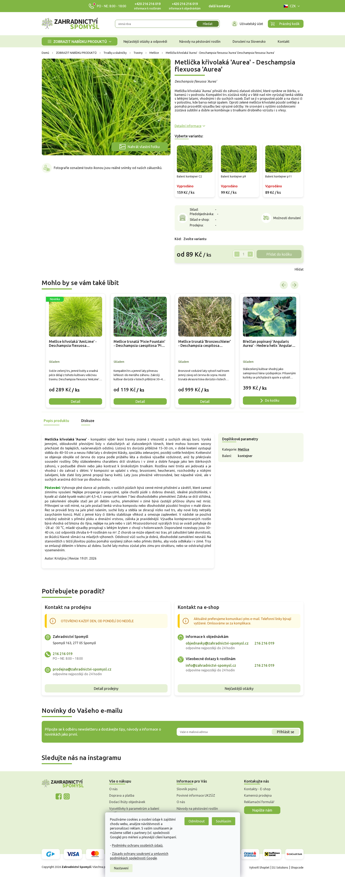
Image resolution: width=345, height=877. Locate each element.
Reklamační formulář (259, 802)
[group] (75, 350)
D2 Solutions (280, 867)
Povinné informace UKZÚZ (196, 795)
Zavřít (183, 269)
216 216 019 (63, 654)
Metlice (243, 449)
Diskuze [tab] (87, 421)
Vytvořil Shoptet (259, 867)
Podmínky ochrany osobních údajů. (137, 845)
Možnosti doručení (287, 218)
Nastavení (121, 868)
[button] (75, 387)
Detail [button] (75, 401)
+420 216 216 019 (148, 4)
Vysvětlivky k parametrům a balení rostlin (134, 811)
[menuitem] (79, 41)
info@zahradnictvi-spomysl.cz (211, 665)
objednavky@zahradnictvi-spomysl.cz (217, 643)
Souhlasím (223, 821)
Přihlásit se (285, 732)
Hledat (207, 24)
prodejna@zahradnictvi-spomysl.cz (82, 669)
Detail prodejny (106, 688)
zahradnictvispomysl (67, 796)
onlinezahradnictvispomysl (59, 796)
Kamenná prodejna (258, 795)
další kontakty (219, 6)
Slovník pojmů (187, 789)
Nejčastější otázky (239, 688)
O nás (113, 789)
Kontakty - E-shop (257, 789)
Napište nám (262, 810)
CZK (293, 6)
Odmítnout (197, 821)
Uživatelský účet (251, 24)
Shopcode (297, 867)
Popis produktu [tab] (56, 421)
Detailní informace (188, 126)
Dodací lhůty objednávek (127, 802)
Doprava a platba (121, 795)
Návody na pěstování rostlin (197, 808)
